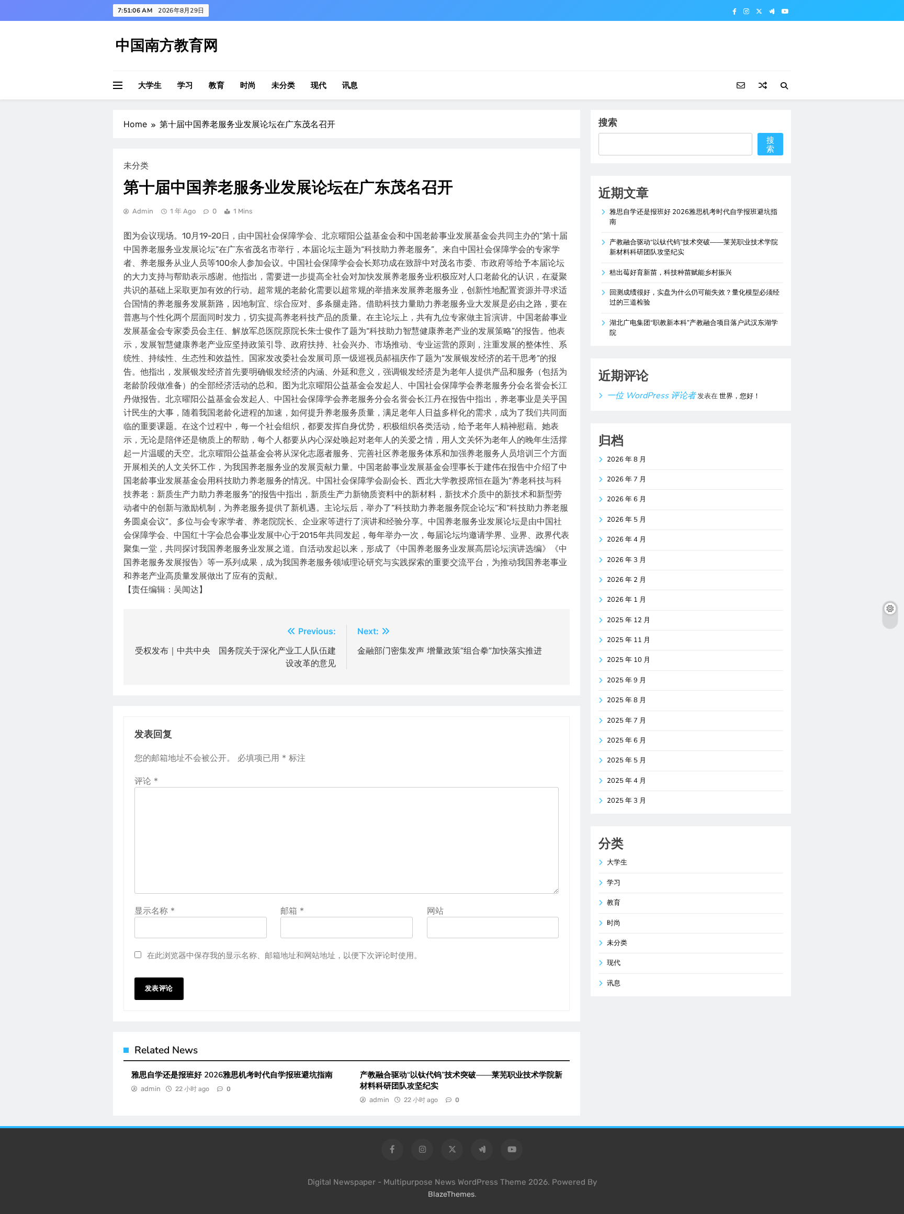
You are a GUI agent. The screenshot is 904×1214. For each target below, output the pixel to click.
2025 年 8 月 (626, 700)
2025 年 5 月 (626, 760)
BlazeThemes (451, 1194)
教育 (216, 85)
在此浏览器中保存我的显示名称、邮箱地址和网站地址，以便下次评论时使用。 (284, 955)
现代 (318, 85)
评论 (146, 780)
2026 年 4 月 (626, 539)
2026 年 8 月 (626, 459)
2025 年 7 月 (626, 720)
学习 (185, 85)
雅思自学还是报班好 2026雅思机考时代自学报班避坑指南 (232, 1075)
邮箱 (292, 910)
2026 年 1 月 (626, 599)
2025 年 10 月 (628, 660)
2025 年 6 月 (626, 740)
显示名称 (154, 910)
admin (142, 211)
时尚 (248, 85)
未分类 (283, 85)
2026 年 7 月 (626, 479)
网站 (435, 910)
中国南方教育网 (167, 45)
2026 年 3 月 (626, 560)
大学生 (150, 85)
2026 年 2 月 (626, 579)
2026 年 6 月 (626, 499)
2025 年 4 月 (626, 780)
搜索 (607, 122)
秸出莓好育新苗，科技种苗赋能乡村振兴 (670, 272)
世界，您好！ (739, 396)
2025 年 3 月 (626, 800)
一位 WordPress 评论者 (651, 395)
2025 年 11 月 (628, 640)
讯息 (350, 85)
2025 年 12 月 (628, 620)
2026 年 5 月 (626, 519)
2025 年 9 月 (626, 680)
